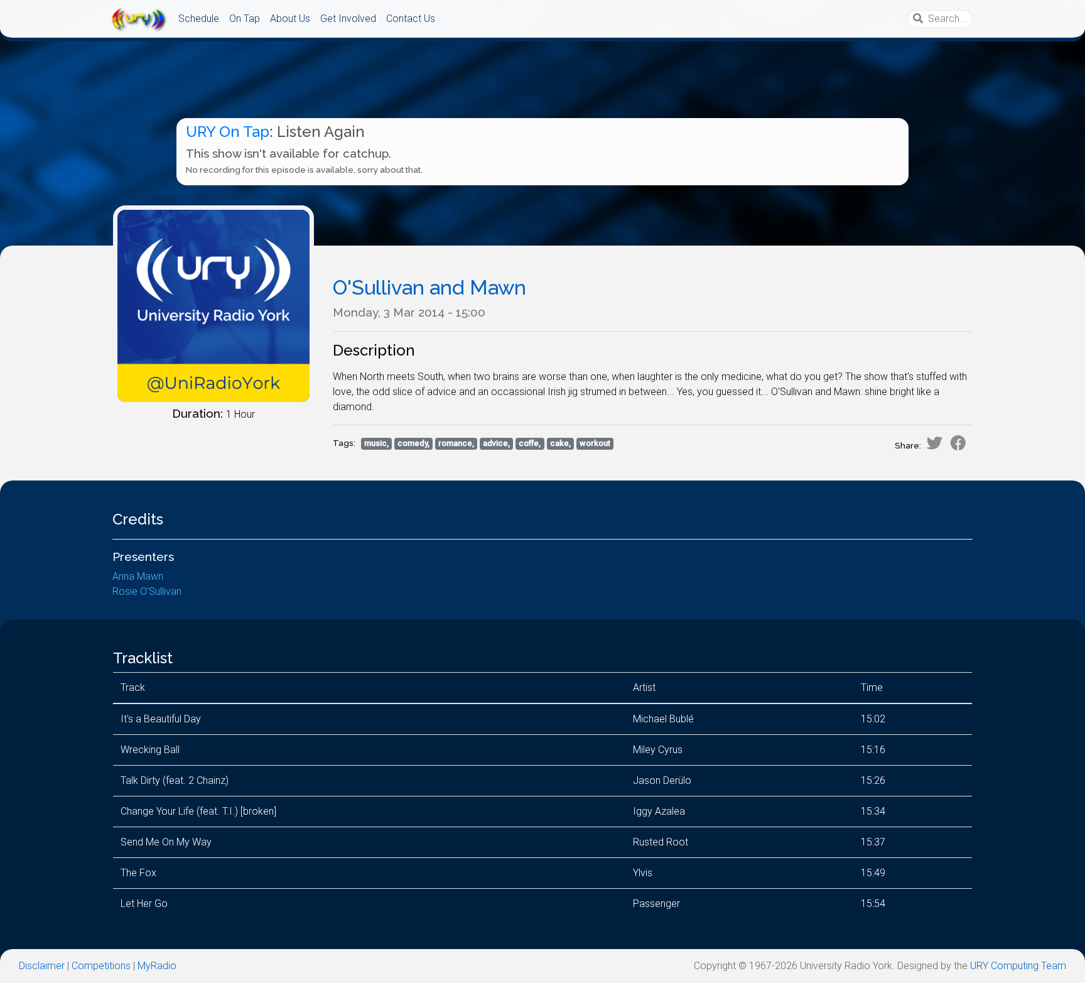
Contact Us (410, 18)
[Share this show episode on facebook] (958, 442)
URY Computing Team (1018, 966)
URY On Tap (227, 131)
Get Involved (348, 18)
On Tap (244, 18)
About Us (290, 18)
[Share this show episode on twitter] (934, 442)
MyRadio (157, 966)
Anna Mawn (137, 576)
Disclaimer (42, 966)
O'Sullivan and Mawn (429, 287)
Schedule (198, 18)
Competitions (101, 966)
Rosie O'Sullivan (146, 591)
